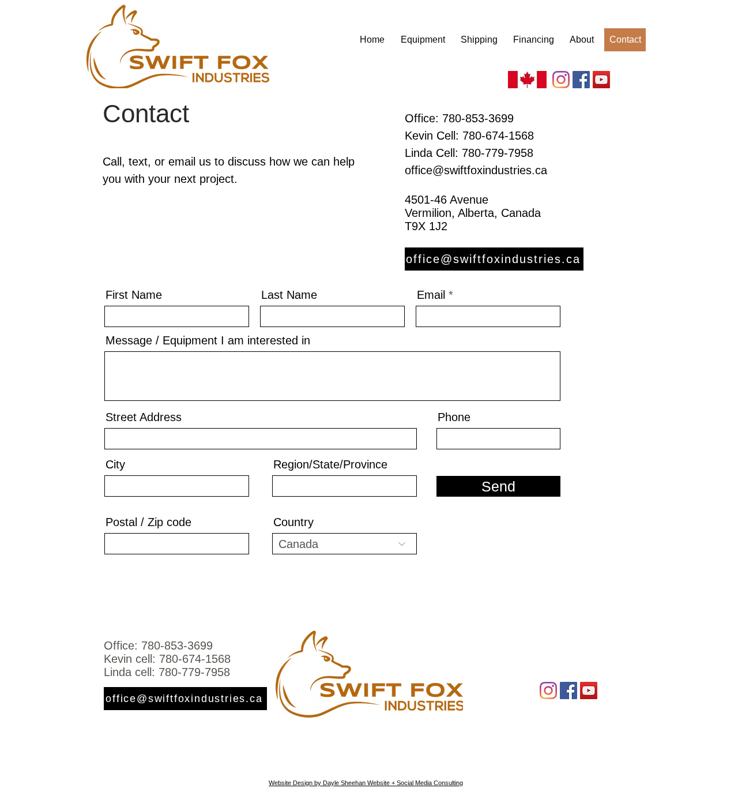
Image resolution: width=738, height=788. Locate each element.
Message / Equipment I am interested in (208, 340)
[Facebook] (581, 79)
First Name (134, 295)
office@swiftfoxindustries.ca (476, 170)
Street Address (144, 417)
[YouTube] (601, 79)
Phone (454, 417)
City (115, 464)
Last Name (289, 295)
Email (431, 295)
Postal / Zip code (148, 522)
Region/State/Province (330, 464)
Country (293, 522)
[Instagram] (561, 79)
